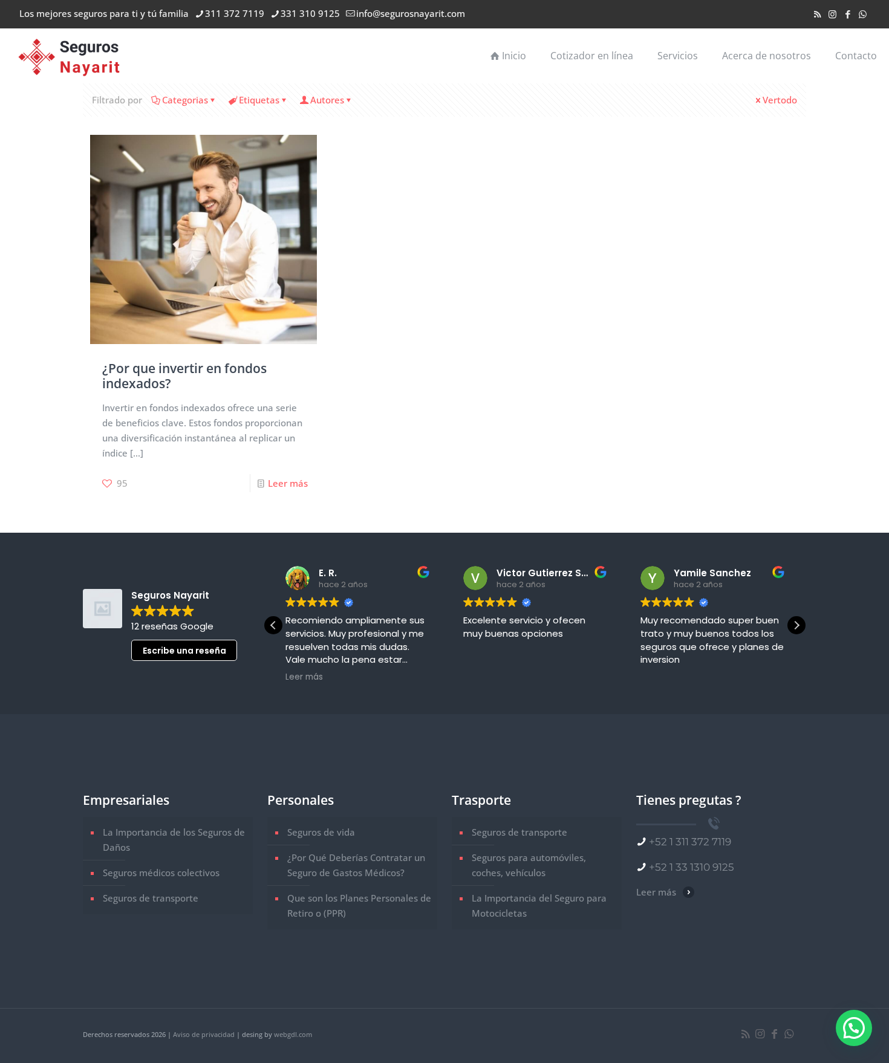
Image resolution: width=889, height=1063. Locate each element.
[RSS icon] (817, 14)
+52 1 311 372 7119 (690, 842)
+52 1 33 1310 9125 (691, 867)
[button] (796, 625)
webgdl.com (293, 1034)
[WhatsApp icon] (862, 14)
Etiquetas (259, 100)
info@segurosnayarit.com (410, 13)
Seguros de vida (321, 832)
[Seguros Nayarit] (70, 55)
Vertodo (780, 100)
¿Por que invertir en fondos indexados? (184, 376)
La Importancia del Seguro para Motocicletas (539, 905)
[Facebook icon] (847, 14)
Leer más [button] (304, 677)
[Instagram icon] (832, 14)
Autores (327, 100)
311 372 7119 (234, 13)
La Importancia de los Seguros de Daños (174, 839)
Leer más (288, 483)
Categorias (185, 100)
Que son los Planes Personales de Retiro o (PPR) (359, 905)
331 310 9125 (310, 13)
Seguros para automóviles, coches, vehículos (529, 865)
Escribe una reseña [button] (184, 651)
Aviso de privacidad (204, 1034)
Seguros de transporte (150, 898)
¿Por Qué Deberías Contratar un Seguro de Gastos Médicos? (356, 865)
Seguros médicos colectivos (161, 872)
